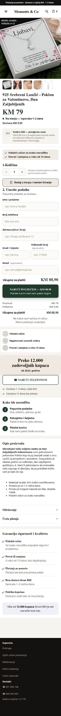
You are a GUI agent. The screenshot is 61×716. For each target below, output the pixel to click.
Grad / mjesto (11, 247)
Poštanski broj (39, 246)
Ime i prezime (11, 199)
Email (12, 262)
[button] (30, 48)
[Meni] (6, 11)
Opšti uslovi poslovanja (15, 655)
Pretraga (7, 648)
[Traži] (46, 11)
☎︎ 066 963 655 (10, 693)
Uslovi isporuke (10, 675)
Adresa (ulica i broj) (14, 229)
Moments (26, 11)
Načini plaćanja (11, 668)
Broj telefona (10, 214)
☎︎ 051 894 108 (10, 686)
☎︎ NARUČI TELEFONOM (30, 380)
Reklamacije (9, 661)
